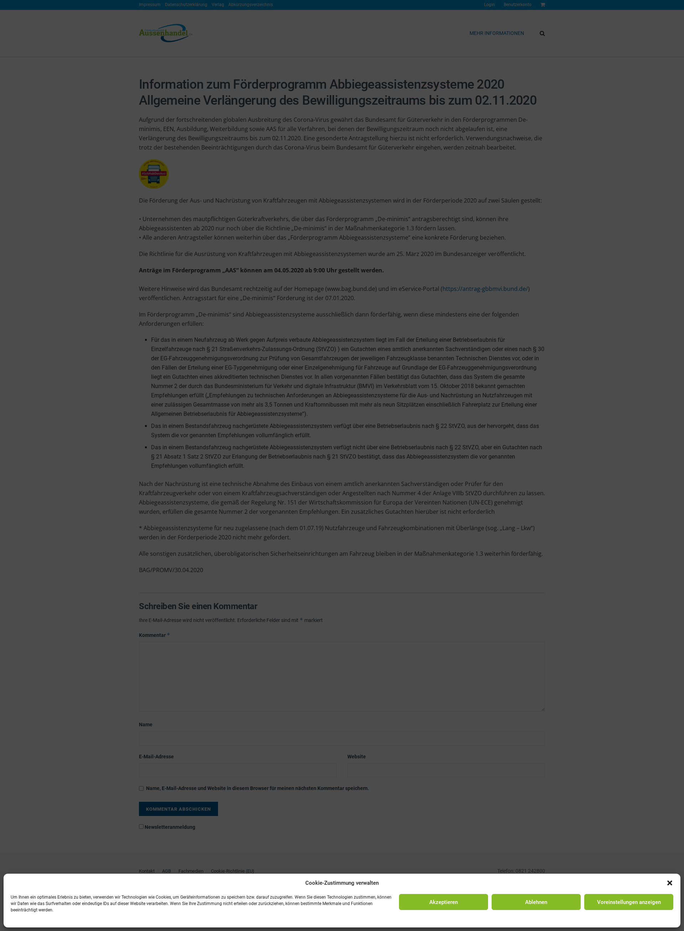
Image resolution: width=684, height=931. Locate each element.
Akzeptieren (443, 902)
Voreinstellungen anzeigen (629, 902)
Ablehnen (536, 902)
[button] (669, 882)
